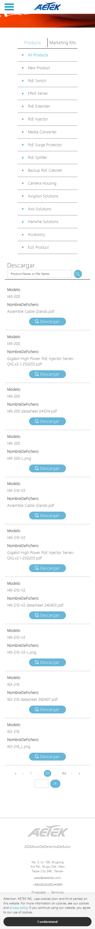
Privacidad (39, 892)
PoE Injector (38, 119)
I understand (48, 921)
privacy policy (19, 907)
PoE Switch (37, 80)
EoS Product (38, 247)
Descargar (49, 321)
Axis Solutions (39, 208)
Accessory (36, 234)
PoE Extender (39, 106)
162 (64, 773)
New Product (39, 67)
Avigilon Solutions (43, 196)
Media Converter (42, 131)
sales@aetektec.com (47, 878)
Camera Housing (42, 183)
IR (55, 783)
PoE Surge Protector (45, 144)
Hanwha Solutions (43, 221)
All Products (38, 54)
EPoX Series (38, 93)
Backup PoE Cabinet (45, 170)
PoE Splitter (37, 157)
